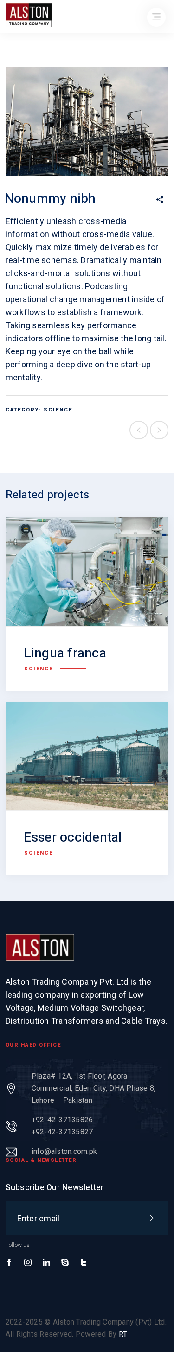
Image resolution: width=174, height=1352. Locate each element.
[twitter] (83, 1262)
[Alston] (40, 947)
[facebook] (9, 1262)
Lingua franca (65, 653)
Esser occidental (73, 837)
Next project (159, 430)
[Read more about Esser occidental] (87, 756)
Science (58, 410)
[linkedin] (46, 1262)
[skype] (65, 1262)
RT (123, 1334)
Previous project (138, 430)
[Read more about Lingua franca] (87, 571)
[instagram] (27, 1262)
